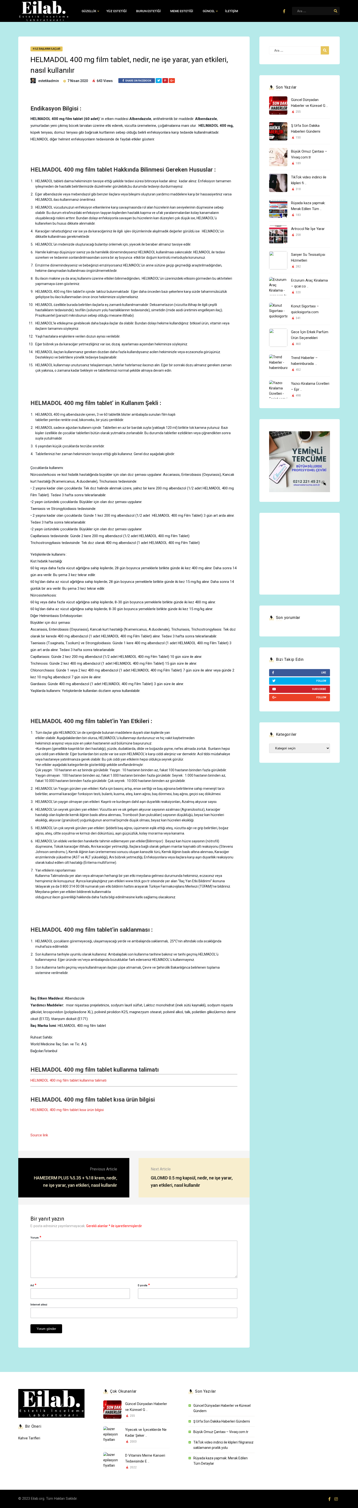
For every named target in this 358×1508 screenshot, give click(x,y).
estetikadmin (48, 81)
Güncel (209, 11)
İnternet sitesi (38, 1304)
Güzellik (89, 11)
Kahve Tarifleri (29, 1438)
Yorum (35, 1237)
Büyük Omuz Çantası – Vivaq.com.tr (220, 1432)
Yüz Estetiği (116, 11)
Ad (33, 1285)
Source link (39, 1135)
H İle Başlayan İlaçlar (46, 48)
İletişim (231, 11)
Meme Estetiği (181, 11)
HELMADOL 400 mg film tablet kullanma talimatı (68, 1080)
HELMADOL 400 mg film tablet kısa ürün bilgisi (67, 1110)
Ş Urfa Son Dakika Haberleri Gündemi (221, 1421)
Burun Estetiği (148, 11)
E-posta (144, 1285)
